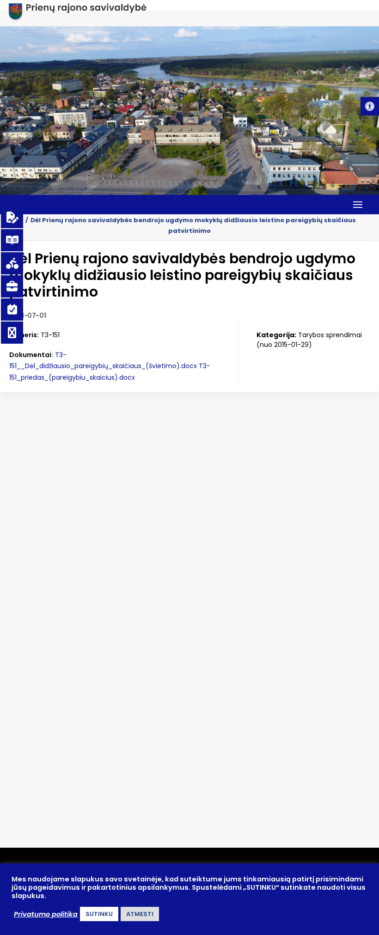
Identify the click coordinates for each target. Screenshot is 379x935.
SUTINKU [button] (99, 914)
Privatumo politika (46, 914)
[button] (370, 106)
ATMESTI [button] (139, 914)
